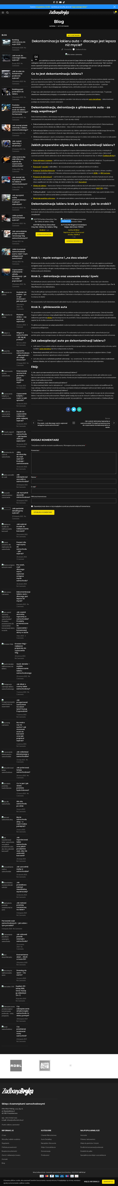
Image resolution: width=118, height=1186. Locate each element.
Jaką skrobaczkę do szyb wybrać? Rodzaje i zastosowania (22, 458)
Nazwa (34, 477)
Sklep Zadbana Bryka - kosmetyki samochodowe (47, 1172)
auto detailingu (95, 99)
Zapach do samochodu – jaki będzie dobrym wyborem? (21, 436)
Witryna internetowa (38, 496)
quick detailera (45, 349)
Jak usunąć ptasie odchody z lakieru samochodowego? (20, 127)
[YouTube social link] (60, 2)
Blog (3, 1163)
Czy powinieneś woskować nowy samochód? (21, 1031)
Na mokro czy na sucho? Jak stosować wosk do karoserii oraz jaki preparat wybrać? (21, 731)
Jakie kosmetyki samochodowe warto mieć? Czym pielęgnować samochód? (20, 253)
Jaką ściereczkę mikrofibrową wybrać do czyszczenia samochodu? (18, 161)
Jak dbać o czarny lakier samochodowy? (23, 686)
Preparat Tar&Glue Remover (44, 170)
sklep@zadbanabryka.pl (15, 1120)
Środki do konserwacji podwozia (91, 1147)
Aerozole (83, 1135)
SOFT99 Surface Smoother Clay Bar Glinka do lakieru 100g (44, 226)
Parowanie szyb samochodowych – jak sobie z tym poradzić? (14, 923)
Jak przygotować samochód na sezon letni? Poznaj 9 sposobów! (22, 706)
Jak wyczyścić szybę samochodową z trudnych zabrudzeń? (19, 199)
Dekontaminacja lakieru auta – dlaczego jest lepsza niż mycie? (23, 596)
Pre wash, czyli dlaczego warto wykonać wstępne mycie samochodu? (22, 573)
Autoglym (82, 182)
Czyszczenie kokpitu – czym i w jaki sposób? (21, 397)
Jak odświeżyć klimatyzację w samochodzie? (22, 754)
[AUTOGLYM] (44, 1066)
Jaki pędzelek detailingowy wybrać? (18, 510)
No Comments (21, 345)
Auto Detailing (63, 26)
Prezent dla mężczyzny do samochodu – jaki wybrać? (21, 548)
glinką (49, 318)
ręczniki (45, 167)
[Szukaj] (7, 12)
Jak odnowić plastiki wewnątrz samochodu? (22, 937)
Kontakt (5, 1159)
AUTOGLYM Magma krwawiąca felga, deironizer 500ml (74, 226)
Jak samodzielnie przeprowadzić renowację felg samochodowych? (20, 234)
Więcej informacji (91, 1181)
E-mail (34, 486)
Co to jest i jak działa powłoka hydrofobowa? (22, 786)
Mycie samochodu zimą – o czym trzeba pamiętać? (21, 821)
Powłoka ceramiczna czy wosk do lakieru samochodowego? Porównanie (20, 109)
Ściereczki (37, 167)
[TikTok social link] (63, 2)
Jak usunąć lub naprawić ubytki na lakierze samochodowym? (19, 180)
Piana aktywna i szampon (42, 160)
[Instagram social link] (57, 2)
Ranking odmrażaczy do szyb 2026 (18, 42)
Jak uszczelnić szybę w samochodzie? (22, 869)
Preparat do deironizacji (42, 177)
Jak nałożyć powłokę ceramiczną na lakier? (21, 906)
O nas (4, 1135)
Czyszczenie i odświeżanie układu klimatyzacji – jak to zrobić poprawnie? (19, 275)
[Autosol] (73, 1065)
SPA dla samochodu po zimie (21, 803)
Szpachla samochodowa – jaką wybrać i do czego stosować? (22, 355)
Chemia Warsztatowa (48, 1135)
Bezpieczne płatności (9, 1151)
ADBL (95, 173)
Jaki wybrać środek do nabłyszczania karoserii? (22, 527)
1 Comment (20, 559)
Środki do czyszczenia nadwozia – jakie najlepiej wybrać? (22, 416)
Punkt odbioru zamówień (10, 1125)
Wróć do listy (74, 423)
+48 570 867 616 (11, 1118)
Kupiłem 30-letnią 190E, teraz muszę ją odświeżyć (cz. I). (21, 990)
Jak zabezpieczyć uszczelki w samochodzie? (22, 478)
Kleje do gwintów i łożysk (89, 1143)
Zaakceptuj (108, 1181)
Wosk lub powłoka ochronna (44, 198)
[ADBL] (16, 1066)
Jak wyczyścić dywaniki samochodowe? (23, 495)
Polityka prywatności (9, 1147)
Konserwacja (45, 1151)
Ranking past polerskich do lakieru (18, 91)
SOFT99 (99, 188)
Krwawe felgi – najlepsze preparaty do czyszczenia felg (21, 648)
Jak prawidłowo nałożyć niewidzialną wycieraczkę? (22, 887)
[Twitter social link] (73, 409)
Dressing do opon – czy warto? (21, 972)
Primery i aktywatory (87, 1139)
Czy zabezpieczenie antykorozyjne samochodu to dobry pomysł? (22, 1011)
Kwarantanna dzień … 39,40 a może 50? (22, 957)
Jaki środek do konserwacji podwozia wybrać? (18, 74)
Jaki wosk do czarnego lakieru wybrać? (19, 57)
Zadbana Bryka (108, 156)
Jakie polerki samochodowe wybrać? (18, 217)
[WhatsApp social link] (79, 409)
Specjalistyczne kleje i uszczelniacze (93, 1155)
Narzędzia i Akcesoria (48, 1143)
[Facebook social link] (54, 2)
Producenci (45, 1155)
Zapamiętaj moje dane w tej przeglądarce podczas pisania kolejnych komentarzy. (62, 506)
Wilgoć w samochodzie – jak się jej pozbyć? (22, 336)
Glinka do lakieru (39, 186)
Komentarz (35, 450)
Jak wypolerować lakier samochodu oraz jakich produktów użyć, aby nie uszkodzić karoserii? (22, 846)
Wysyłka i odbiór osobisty (11, 1139)
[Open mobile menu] (3, 12)
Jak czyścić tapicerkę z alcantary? (16, 143)
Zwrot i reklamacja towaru (11, 1155)
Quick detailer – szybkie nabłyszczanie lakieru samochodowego (24, 668)
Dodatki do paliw (86, 1151)
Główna (52, 26)
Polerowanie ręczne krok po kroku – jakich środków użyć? (21, 376)
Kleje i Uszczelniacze (48, 1147)
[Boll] (102, 1065)
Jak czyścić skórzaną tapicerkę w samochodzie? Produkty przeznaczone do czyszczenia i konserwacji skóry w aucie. (22, 622)
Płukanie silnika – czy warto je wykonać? (21, 318)
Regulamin (5, 1143)
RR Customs (105, 173)
